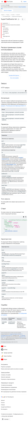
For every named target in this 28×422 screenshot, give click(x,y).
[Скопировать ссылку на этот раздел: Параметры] (9, 124)
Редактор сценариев (6, 366)
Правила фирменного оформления (9, 387)
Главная (2, 14)
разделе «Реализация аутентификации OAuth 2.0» (13, 105)
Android (2, 400)
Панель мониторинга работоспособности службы (12, 369)
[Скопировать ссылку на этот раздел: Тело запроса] (11, 199)
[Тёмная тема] (26, 91)
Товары (7, 14)
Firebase (3, 404)
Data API (18, 14)
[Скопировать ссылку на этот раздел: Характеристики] (12, 239)
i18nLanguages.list (11, 164)
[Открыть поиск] (21, 1)
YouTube (10, 2)
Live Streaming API (6, 16)
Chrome (3, 402)
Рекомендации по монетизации (8, 389)
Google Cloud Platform (6, 407)
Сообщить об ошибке (6, 374)
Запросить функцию (5, 377)
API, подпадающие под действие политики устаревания (13, 391)
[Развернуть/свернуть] (9, 23)
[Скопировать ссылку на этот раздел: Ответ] (7, 209)
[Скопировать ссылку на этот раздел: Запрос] (8, 83)
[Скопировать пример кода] (26, 217)
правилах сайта (22, 336)
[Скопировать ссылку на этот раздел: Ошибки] (8, 305)
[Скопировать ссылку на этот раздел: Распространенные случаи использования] (14, 50)
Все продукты (4, 409)
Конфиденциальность (18, 414)
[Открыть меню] (2, 1)
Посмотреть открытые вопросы (8, 379)
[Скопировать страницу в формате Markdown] (22, 19)
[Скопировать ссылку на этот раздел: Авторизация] (10, 98)
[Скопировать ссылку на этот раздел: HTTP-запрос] (11, 88)
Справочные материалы (17, 16)
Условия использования (6, 385)
